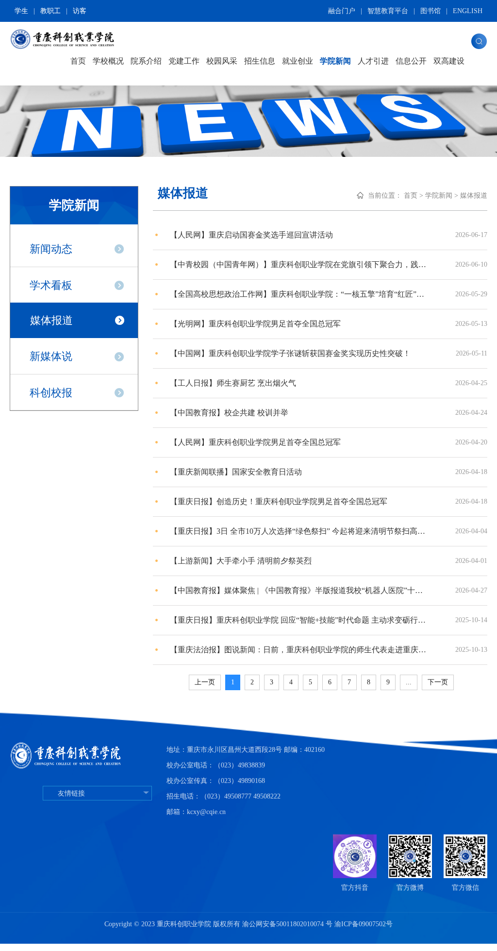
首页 (78, 61)
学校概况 (108, 61)
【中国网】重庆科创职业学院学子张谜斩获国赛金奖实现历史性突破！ (290, 353)
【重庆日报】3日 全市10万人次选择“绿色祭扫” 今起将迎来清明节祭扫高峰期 (299, 531)
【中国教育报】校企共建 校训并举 (229, 412)
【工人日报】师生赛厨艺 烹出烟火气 (233, 383)
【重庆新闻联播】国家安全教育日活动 (236, 472)
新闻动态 (51, 249)
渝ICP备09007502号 (363, 924)
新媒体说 (51, 356)
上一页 (205, 682)
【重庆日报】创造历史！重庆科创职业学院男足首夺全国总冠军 (278, 501)
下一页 (438, 682)
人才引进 (373, 61)
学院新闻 (335, 61)
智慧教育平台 (387, 11)
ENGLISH (467, 11)
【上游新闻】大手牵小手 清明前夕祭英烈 (241, 561)
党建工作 (183, 61)
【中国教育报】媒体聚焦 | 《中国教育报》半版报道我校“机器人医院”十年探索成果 (299, 590)
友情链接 (71, 793)
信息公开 (411, 61)
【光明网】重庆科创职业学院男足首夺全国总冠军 (255, 324)
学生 (21, 11)
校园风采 (221, 61)
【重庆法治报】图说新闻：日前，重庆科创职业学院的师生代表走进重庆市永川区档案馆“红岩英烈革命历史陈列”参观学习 (299, 649)
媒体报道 (51, 320)
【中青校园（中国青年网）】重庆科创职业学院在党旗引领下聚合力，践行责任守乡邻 (299, 264)
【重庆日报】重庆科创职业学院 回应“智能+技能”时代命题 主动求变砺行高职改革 (299, 620)
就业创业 (297, 61)
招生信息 (259, 61)
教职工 (50, 11)
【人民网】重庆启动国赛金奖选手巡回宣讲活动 (251, 235)
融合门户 (341, 11)
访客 (79, 11)
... (409, 682)
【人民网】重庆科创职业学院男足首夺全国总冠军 (255, 442)
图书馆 (430, 11)
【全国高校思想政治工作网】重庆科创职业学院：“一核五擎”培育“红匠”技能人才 (299, 294)
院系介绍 (146, 61)
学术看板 (51, 285)
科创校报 (51, 393)
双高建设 (448, 61)
